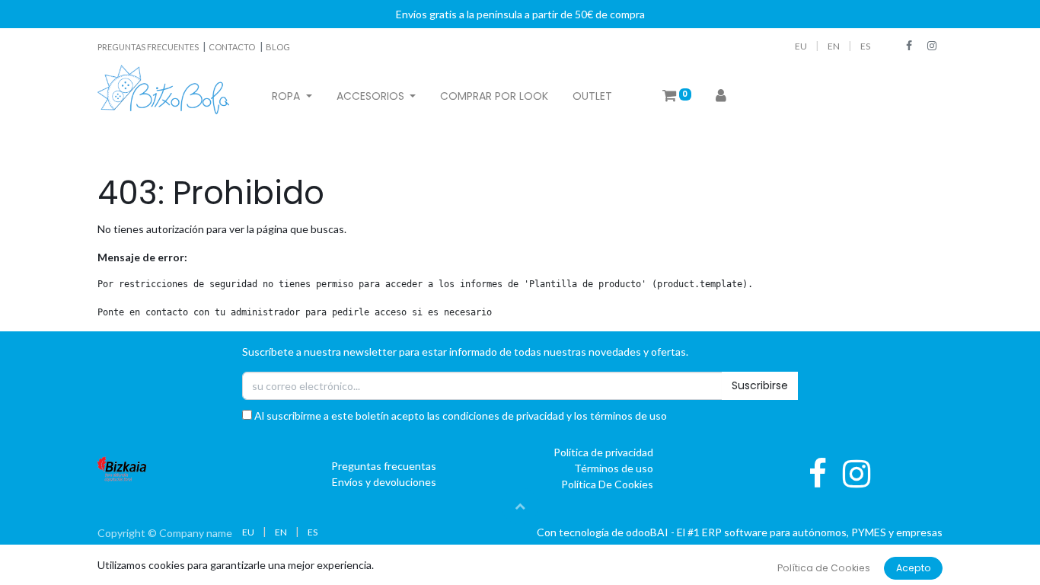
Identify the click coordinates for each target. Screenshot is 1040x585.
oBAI (648, 532)
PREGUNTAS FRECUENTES (148, 47)
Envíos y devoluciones (384, 481)
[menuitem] (494, 96)
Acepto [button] (913, 567)
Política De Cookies (607, 484)
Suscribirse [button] (760, 385)
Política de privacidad (603, 452)
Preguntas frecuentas (383, 465)
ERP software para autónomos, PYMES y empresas (822, 532)
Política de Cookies (823, 567)
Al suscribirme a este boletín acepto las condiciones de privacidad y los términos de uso (459, 415)
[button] (520, 506)
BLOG (278, 47)
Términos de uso (613, 468)
